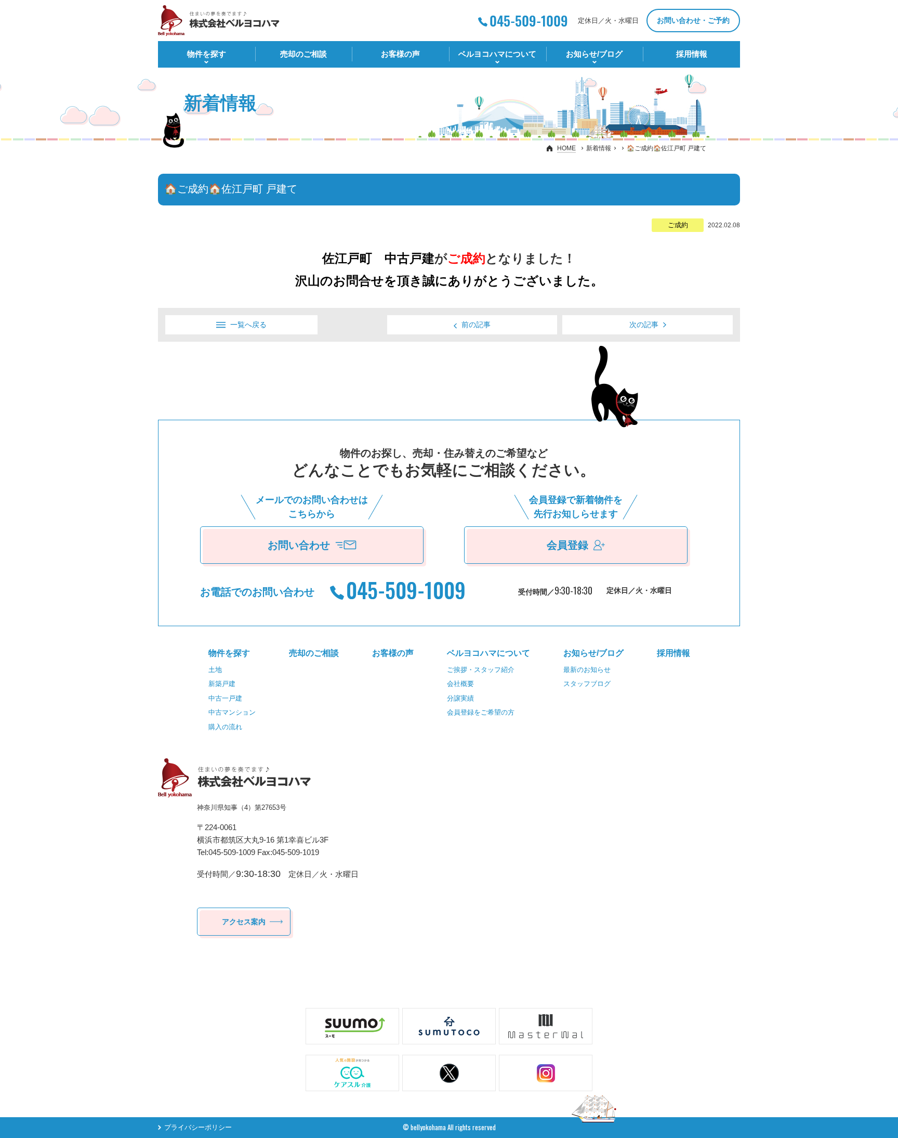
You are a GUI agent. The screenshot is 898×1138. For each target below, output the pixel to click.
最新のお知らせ (587, 670)
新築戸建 (221, 684)
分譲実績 (460, 698)
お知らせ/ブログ (594, 53)
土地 (215, 670)
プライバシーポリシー (198, 1127)
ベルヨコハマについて (497, 53)
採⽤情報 (691, 53)
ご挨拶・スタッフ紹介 (480, 670)
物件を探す (206, 53)
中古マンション (232, 712)
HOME (566, 148)
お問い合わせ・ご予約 (693, 20)
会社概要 (460, 684)
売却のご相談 (303, 53)
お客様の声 (400, 53)
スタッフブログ (587, 684)
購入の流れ (225, 727)
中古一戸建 (225, 698)
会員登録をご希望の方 (480, 712)
